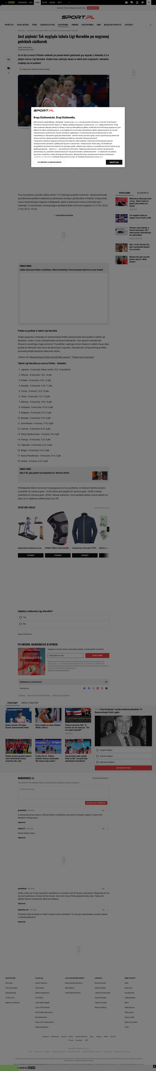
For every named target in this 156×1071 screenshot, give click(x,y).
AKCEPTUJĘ (114, 162)
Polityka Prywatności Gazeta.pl (65, 157)
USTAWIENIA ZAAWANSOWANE (49, 162)
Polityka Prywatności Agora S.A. (90, 157)
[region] (78, 137)
